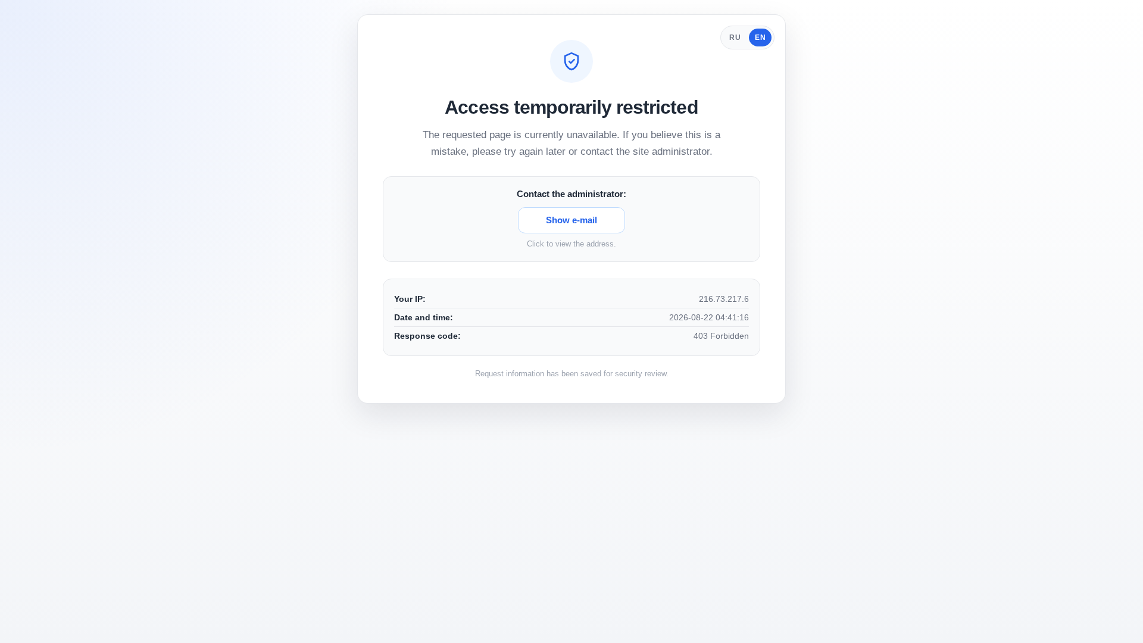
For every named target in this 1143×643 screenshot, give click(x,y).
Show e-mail (571, 220)
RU (735, 37)
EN (760, 37)
